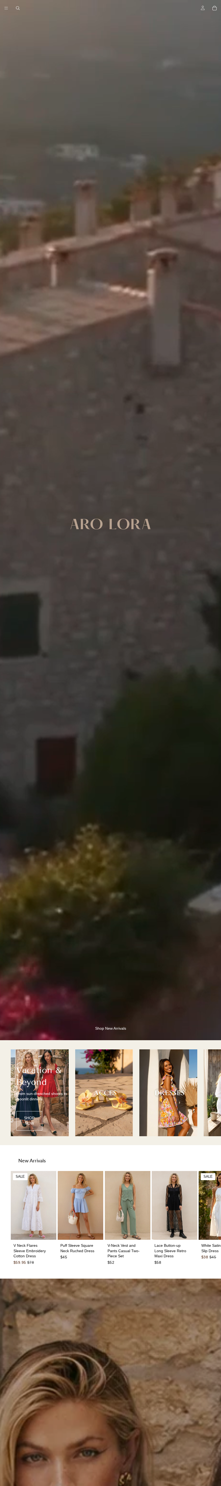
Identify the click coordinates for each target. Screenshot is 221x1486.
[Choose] (48, 1231)
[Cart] (214, 8)
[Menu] (6, 8)
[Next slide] (204, 1093)
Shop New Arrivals (110, 1028)
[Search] (18, 8)
